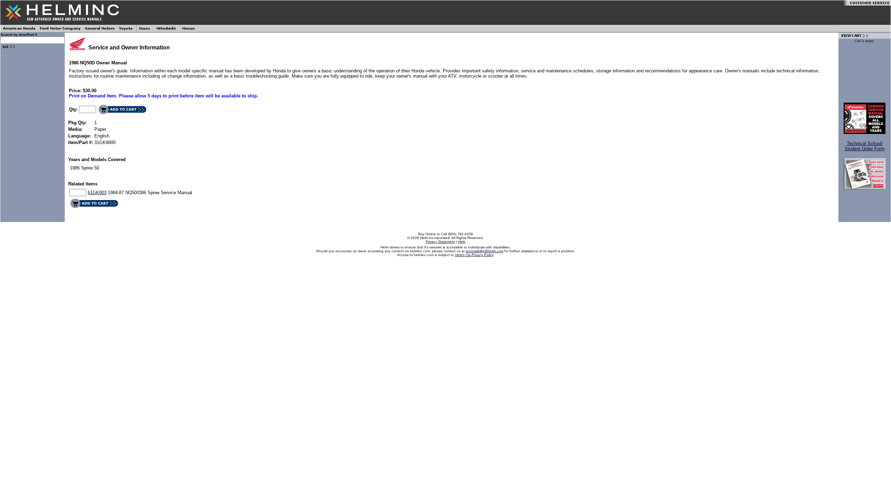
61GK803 (97, 192)
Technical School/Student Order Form (865, 146)
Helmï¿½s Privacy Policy (474, 255)
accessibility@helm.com (484, 251)
